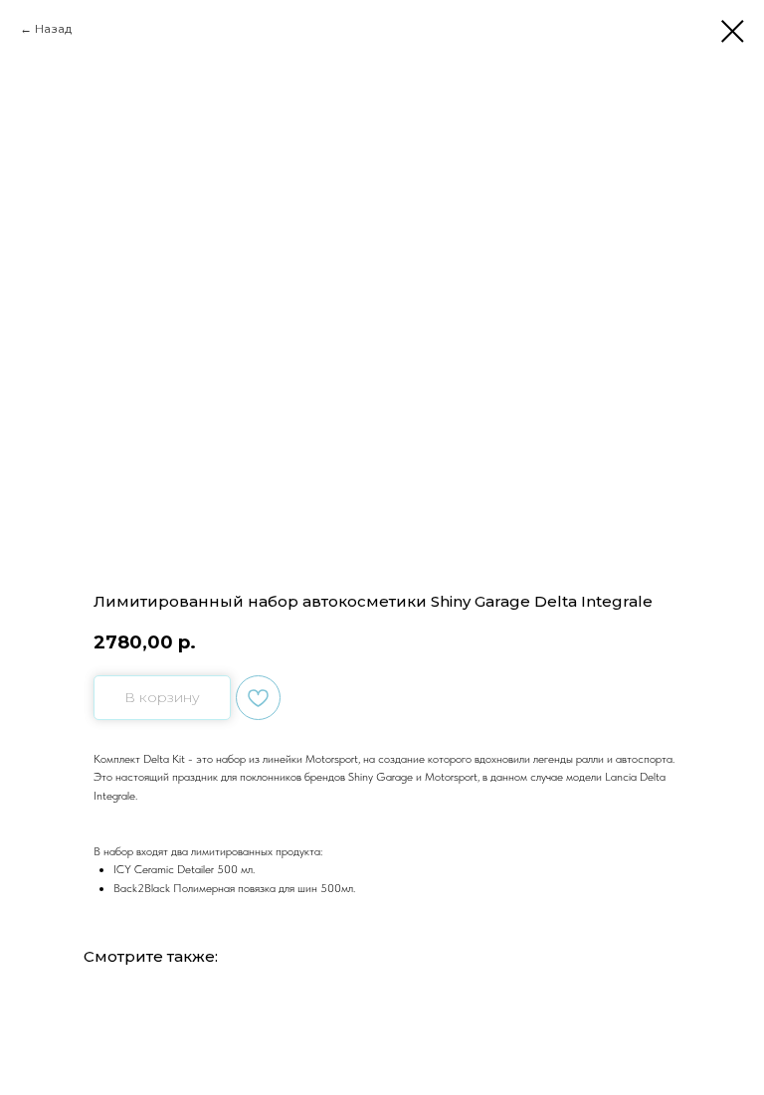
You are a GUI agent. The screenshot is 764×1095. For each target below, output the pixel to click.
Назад (53, 28)
